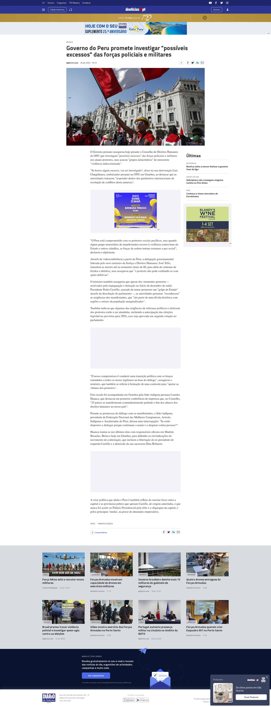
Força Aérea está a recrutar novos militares (63, 581)
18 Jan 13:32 (156, 591)
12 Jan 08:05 (60, 638)
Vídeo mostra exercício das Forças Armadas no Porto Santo (111, 628)
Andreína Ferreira (97, 591)
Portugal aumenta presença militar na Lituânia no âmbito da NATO (158, 630)
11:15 (109, 591)
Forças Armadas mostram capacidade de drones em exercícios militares (106, 582)
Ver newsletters (96, 675)
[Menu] (43, 9)
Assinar (216, 9)
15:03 (205, 587)
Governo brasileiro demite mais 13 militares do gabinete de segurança (159, 582)
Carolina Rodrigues (50, 587)
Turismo (51, 2)
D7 (43, 2)
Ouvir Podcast (251, 697)
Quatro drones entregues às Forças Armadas (203, 581)
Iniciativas (86, 2)
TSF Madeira (74, 2)
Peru (92, 523)
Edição (57, 9)
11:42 (205, 635)
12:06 (109, 635)
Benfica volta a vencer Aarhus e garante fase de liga (207, 168)
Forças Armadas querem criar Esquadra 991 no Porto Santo (204, 628)
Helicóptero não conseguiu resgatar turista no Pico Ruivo (204, 181)
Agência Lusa (143, 591)
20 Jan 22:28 (156, 638)
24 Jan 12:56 (64, 587)
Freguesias (61, 2)
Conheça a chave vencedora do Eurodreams (202, 195)
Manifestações (105, 523)
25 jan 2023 (88, 62)
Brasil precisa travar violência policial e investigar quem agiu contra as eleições (60, 630)
